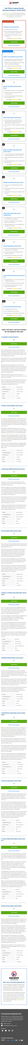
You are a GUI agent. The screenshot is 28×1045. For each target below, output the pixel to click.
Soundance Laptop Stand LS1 (11, 26)
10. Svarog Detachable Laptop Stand (11, 905)
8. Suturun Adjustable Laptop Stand (11, 780)
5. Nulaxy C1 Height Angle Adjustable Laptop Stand (13, 593)
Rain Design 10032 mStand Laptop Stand (12, 87)
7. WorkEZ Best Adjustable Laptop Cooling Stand (13, 713)
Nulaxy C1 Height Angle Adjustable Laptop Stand (12, 150)
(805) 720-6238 (7, 1023)
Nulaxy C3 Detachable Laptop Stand (13, 56)
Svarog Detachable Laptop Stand (12, 306)
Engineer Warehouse (7, 13)
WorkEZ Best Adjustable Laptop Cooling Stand (12, 214)
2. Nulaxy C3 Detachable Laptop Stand (12, 405)
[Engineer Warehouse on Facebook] (6, 1030)
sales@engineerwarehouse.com (10, 1025)
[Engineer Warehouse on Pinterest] (9, 1030)
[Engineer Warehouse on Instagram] (12, 1030)
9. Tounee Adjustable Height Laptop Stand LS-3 (13, 839)
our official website (20, 999)
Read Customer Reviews (14, 45)
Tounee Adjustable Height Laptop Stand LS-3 (14, 276)
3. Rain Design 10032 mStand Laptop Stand (13, 469)
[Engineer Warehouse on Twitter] (2, 1030)
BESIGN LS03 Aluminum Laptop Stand (13, 182)
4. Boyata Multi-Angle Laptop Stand (11, 530)
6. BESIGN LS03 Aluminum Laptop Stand (12, 657)
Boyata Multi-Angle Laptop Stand (12, 117)
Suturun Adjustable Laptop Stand (12, 246)
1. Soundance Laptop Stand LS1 (9, 337)
